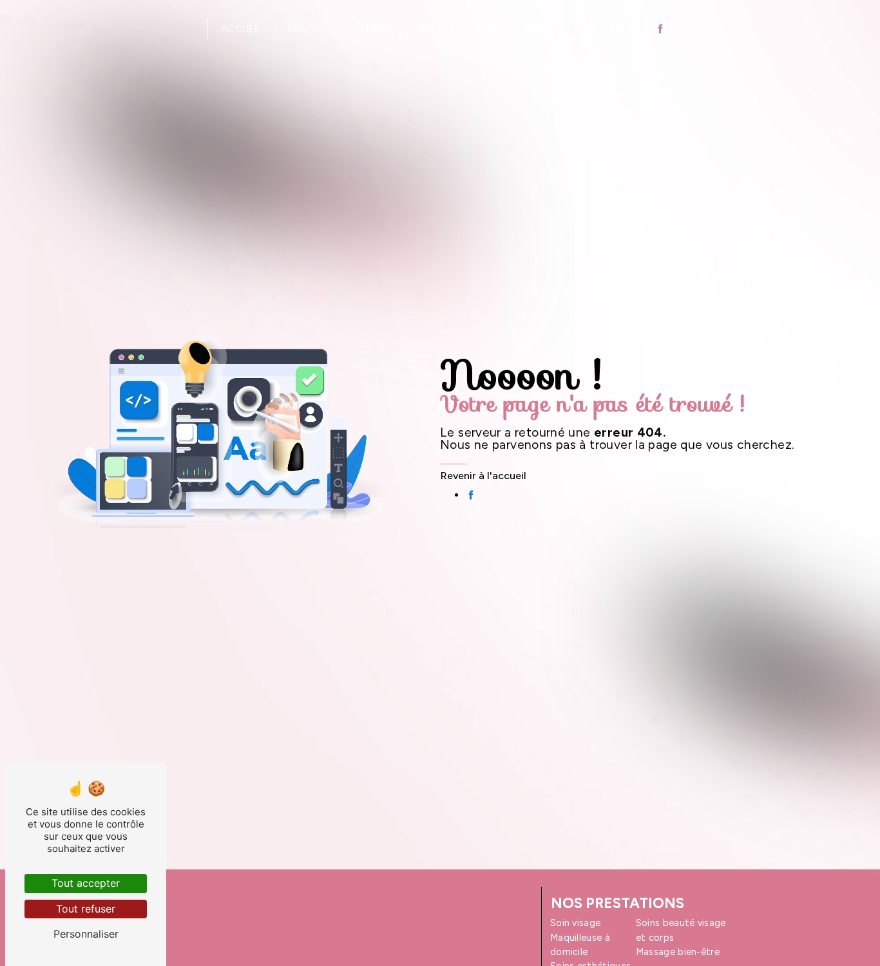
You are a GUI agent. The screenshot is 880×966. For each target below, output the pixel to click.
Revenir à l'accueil (483, 475)
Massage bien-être (678, 952)
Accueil (241, 29)
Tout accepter (86, 882)
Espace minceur (459, 29)
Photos (545, 29)
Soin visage (575, 923)
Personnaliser (86, 933)
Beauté (304, 29)
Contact (611, 29)
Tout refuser (85, 908)
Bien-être (371, 29)
